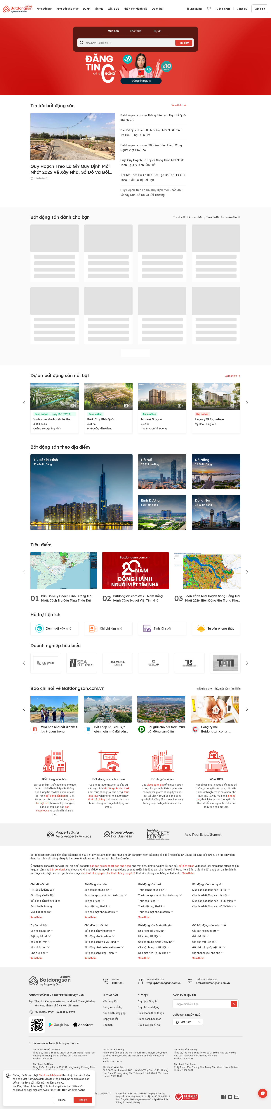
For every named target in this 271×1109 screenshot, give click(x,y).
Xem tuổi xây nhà (58, 628)
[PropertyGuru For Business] (119, 834)
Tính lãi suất (162, 628)
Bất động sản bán (95, 884)
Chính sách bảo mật (149, 1019)
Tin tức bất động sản (42, 889)
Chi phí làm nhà (111, 628)
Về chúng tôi (110, 1001)
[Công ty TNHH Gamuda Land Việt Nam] (82, 663)
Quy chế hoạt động (148, 1007)
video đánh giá (155, 784)
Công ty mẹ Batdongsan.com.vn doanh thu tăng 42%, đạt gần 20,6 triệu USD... (218, 729)
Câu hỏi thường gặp (114, 1013)
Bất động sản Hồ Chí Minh (45, 900)
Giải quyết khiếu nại (149, 1025)
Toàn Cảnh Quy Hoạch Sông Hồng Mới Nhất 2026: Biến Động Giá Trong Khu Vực (212, 598)
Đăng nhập (223, 9)
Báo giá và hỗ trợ (112, 1007)
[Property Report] (158, 834)
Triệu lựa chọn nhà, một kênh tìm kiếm (219, 688)
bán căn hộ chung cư (102, 866)
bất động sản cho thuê (116, 788)
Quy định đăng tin (148, 1001)
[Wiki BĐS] (216, 760)
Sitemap (108, 1025)
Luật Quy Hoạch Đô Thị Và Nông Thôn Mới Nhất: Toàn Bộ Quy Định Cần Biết (152, 162)
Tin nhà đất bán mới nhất (187, 217)
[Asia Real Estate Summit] (203, 834)
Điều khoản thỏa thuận (151, 1013)
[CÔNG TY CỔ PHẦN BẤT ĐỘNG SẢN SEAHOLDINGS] (46, 663)
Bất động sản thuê (149, 884)
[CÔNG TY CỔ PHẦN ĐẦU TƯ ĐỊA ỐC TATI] (189, 663)
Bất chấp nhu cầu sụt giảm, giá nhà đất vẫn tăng (110, 729)
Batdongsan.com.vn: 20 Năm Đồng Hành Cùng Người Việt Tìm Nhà (151, 147)
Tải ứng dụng (193, 9)
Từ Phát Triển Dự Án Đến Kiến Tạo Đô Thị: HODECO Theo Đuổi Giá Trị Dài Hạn (153, 177)
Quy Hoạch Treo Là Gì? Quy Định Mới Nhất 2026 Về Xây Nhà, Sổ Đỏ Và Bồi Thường (151, 192)
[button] (24, 402)
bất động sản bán (56, 795)
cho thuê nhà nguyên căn (95, 873)
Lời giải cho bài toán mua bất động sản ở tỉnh (166, 729)
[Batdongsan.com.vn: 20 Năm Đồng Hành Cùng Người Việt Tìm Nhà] (135, 570)
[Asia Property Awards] (69, 834)
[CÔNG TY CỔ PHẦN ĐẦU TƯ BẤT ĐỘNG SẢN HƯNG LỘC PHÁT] (225, 663)
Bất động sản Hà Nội (42, 895)
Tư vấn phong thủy (221, 628)
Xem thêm (188, 873)
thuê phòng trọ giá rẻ (123, 873)
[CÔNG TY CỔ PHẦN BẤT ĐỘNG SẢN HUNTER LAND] (118, 663)
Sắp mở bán (148, 414)
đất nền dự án (186, 866)
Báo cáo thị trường (41, 906)
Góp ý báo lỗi (110, 1019)
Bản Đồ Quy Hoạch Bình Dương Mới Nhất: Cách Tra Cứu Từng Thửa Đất (151, 132)
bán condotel (57, 869)
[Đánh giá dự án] (162, 760)
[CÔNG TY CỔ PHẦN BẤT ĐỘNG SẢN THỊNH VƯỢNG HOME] (153, 663)
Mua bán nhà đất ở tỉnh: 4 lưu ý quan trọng (59, 729)
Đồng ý (83, 1100)
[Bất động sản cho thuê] (109, 760)
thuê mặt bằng (96, 799)
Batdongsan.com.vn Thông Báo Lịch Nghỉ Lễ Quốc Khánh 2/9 (153, 117)
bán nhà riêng (123, 866)
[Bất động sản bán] (55, 760)
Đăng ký (242, 9)
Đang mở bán (41, 414)
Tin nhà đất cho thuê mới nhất (223, 217)
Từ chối (62, 1100)
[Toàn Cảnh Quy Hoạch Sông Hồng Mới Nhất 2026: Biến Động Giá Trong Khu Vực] (207, 570)
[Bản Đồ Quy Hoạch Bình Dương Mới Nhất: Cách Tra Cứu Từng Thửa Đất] (63, 570)
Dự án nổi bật (38, 925)
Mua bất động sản (40, 911)
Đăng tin (259, 9)
